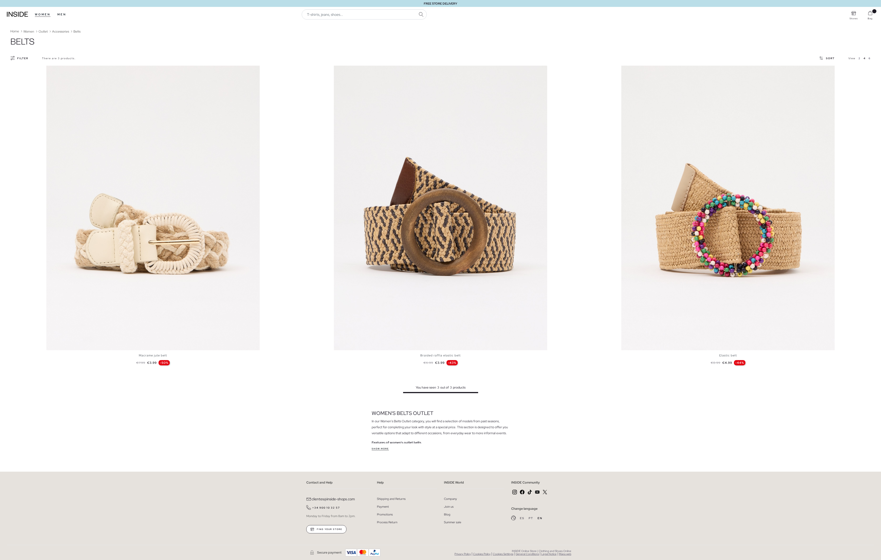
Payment (383, 507)
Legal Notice (549, 554)
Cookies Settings (503, 554)
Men (61, 14)
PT (531, 518)
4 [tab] (58, 69)
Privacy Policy (462, 554)
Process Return (387, 522)
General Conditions (527, 554)
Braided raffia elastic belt (440, 355)
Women (42, 14)
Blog (447, 514)
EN (540, 518)
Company (450, 499)
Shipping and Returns (391, 499)
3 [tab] (55, 69)
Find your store (329, 529)
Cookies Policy (482, 554)
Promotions (385, 514)
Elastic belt (728, 355)
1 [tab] (51, 69)
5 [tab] (60, 69)
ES (522, 518)
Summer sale (452, 522)
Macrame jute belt (153, 355)
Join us (449, 507)
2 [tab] (53, 69)
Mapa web (565, 554)
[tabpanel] (153, 208)
